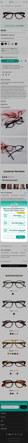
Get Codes (20, 237)
